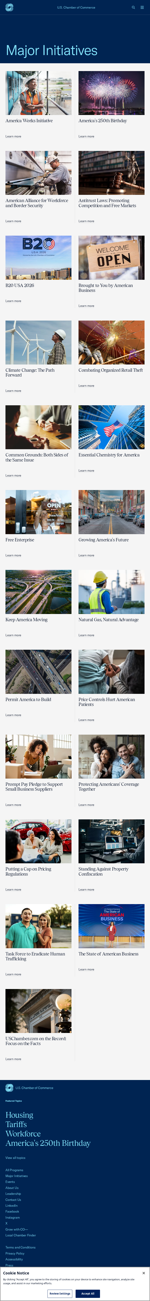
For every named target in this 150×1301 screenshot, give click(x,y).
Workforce (23, 1133)
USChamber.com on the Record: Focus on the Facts (35, 1041)
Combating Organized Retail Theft (111, 370)
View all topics (15, 1158)
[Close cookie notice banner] (143, 1273)
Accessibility (14, 1259)
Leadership (13, 1194)
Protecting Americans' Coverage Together (109, 786)
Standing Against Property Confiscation (103, 871)
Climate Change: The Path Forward (29, 372)
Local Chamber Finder (20, 1235)
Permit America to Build (28, 699)
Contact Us (13, 1200)
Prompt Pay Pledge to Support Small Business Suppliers (34, 786)
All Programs (14, 1170)
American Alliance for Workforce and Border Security (36, 203)
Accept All (87, 1293)
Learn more (13, 136)
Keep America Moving (26, 619)
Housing (19, 1114)
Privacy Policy (14, 1253)
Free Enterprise (19, 539)
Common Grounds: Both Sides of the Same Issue (36, 457)
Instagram (12, 1217)
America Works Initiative (29, 120)
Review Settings (60, 1293)
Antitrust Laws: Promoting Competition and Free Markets (107, 203)
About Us (12, 1188)
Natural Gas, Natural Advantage (109, 619)
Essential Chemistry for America (109, 454)
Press (9, 1265)
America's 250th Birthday (103, 120)
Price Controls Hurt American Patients (107, 702)
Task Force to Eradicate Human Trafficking (35, 956)
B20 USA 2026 (19, 285)
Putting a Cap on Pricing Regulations (28, 871)
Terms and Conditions (20, 1247)
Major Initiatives (16, 1176)
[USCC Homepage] (75, 1088)
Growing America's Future (104, 539)
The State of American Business (108, 953)
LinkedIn (11, 1205)
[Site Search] (133, 7)
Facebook (12, 1211)
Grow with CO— (16, 1229)
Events (10, 1182)
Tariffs (16, 1124)
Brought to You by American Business (106, 288)
